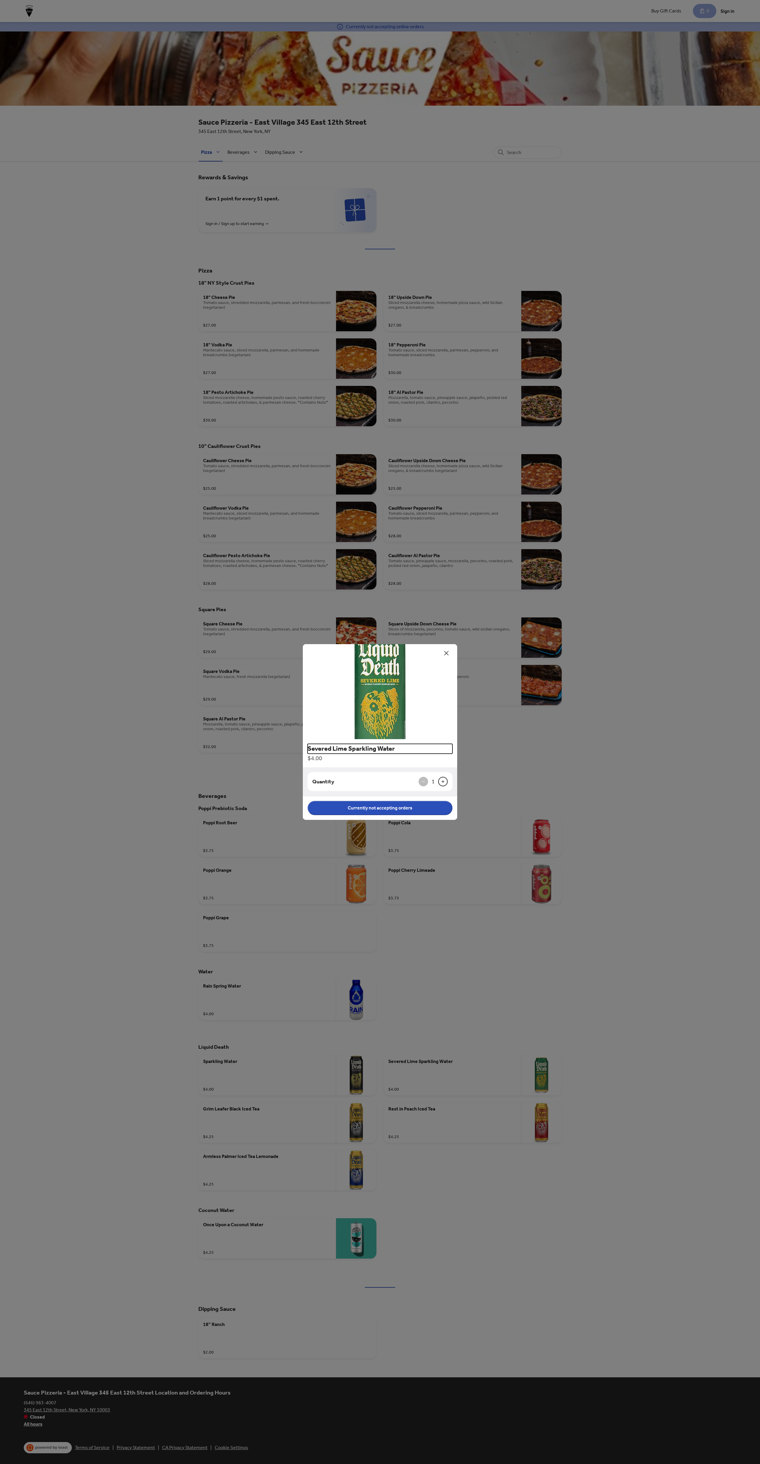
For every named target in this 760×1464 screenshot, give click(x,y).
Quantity (323, 781)
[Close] (446, 653)
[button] (380, 691)
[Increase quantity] (443, 781)
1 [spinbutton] (433, 781)
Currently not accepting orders (380, 808)
